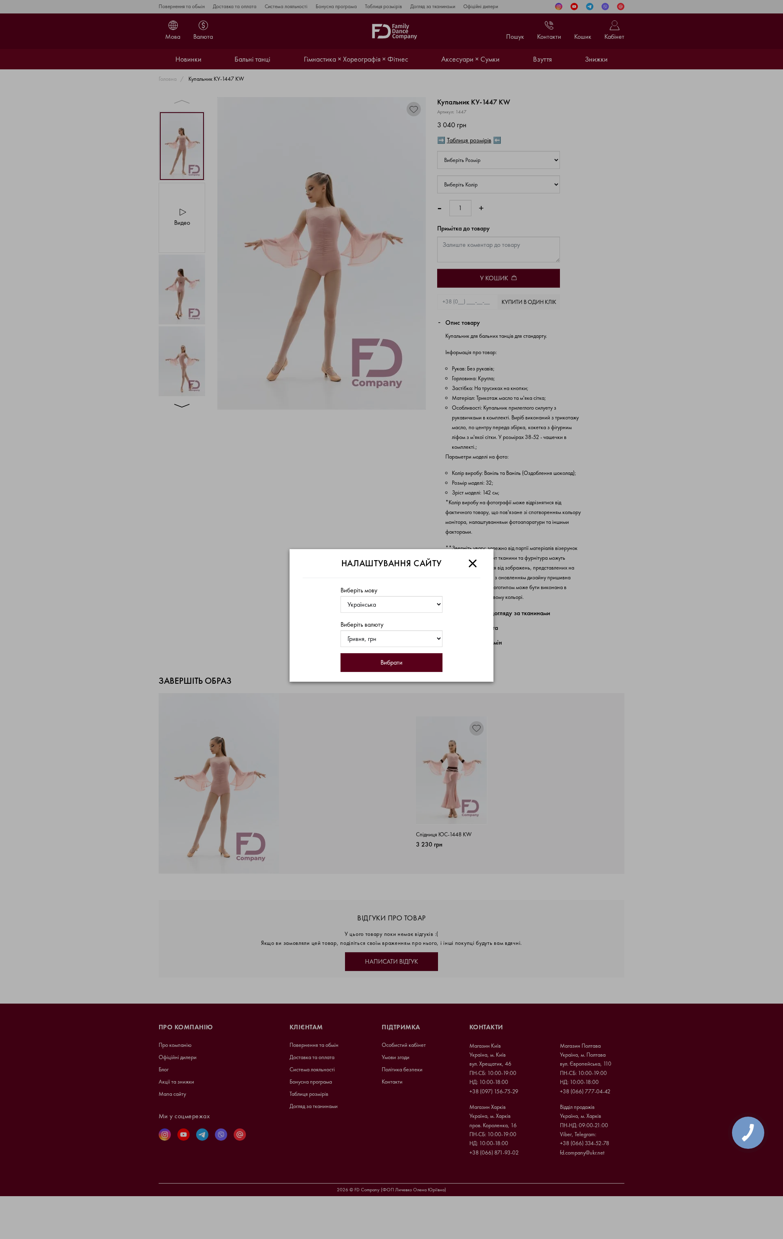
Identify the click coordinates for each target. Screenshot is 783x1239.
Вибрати (391, 662)
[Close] (472, 563)
